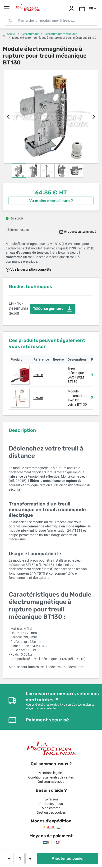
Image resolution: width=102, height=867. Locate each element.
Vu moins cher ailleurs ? (51, 200)
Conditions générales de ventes (51, 777)
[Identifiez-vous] (71, 8)
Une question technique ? (80, 231)
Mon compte (51, 808)
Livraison (51, 799)
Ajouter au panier (68, 858)
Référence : (12, 229)
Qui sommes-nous (51, 781)
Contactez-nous (51, 804)
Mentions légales (51, 773)
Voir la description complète (30, 269)
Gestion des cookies (51, 812)
